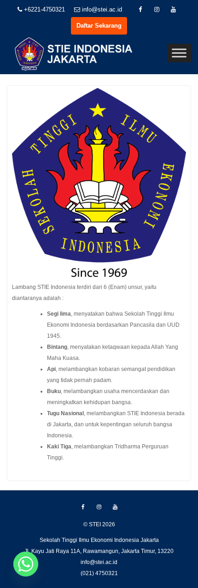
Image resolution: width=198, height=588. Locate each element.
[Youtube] (173, 9)
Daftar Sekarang (99, 25)
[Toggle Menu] (179, 53)
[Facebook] (140, 9)
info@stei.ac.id (101, 9)
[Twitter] (157, 9)
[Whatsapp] (25, 564)
